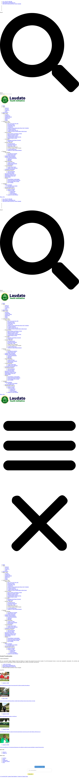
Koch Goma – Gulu (11, 604)
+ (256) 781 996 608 (6, 664)
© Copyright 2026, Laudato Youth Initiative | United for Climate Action (14, 776)
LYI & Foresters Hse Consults (13, 640)
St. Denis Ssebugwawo (11, 608)
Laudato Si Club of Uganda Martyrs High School (17, 590)
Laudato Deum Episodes (12, 622)
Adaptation (9, 618)
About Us (7, 566)
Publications (7, 576)
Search (1, 12)
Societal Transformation (12, 616)
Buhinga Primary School (12, 596)
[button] (39, 483)
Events (6, 579)
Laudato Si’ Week (10, 649)
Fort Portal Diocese (11, 602)
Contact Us (7, 569)
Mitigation (9, 619)
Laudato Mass (12, 650)
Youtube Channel (8, 575)
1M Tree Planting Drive (9, 645)
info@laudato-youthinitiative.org (8, 2)
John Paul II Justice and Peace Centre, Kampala (11, 3)
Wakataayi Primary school (12, 594)
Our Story (7, 568)
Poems (6, 578)
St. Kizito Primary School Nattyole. (14, 595)
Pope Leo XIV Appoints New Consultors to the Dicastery (8, 716)
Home (3, 564)
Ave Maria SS (10, 585)
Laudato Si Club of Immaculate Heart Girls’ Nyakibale (18, 586)
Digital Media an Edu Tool (10, 634)
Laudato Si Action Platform (12, 653)
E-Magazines (7, 574)
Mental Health (7, 635)
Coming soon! (10, 600)
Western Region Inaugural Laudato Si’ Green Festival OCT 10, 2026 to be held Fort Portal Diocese (15, 685)
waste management (11, 630)
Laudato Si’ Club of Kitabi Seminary (14, 609)
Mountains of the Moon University (14, 599)
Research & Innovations (9, 632)
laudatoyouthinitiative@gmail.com (9, 666)
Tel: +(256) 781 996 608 (7, 1)
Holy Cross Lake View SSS (12, 582)
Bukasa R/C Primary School (12, 593)
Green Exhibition (13, 652)
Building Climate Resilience (10, 615)
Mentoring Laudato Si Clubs (10, 633)
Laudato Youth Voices (11, 625)
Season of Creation (11, 648)
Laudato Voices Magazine (12, 627)
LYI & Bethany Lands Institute (13, 638)
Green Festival (5, 571)
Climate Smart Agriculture (10, 614)
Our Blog (7, 573)
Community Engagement (10, 628)
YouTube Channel (6, 761)
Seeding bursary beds (11, 613)
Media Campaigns (8, 643)
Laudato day (12, 651)
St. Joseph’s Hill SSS (11, 588)
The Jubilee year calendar (12, 644)
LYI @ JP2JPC (10, 641)
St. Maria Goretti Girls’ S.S (12, 589)
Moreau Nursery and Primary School (14, 592)
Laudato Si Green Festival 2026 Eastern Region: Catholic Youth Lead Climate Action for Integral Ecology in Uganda (17, 700)
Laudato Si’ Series (11, 621)
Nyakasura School (11, 583)
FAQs (6, 570)
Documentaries (10, 623)
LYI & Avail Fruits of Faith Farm (13, 639)
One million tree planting (12, 612)
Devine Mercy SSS (11, 584)
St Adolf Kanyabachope (12, 603)
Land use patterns (10, 631)
